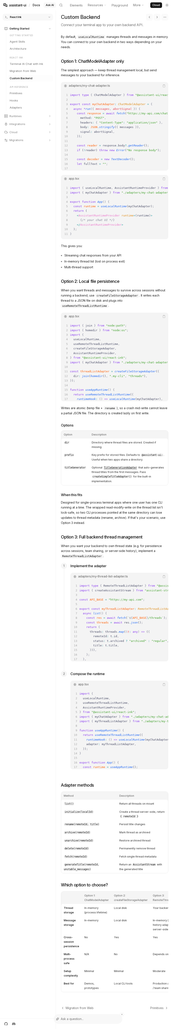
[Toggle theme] (167, 5)
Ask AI (50, 5)
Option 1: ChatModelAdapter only (92, 61)
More (137, 5)
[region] (114, 130)
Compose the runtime (87, 674)
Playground (120, 5)
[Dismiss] (122, 1014)
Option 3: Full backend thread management (102, 537)
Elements (76, 5)
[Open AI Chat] (174, 514)
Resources (95, 5)
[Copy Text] (164, 86)
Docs (36, 5)
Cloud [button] (156, 5)
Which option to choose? (84, 884)
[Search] (61, 5)
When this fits (71, 495)
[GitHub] (6, 1023)
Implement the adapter (88, 566)
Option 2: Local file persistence (90, 281)
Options (67, 425)
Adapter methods (77, 785)
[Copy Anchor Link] (127, 61)
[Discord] (13, 1023)
